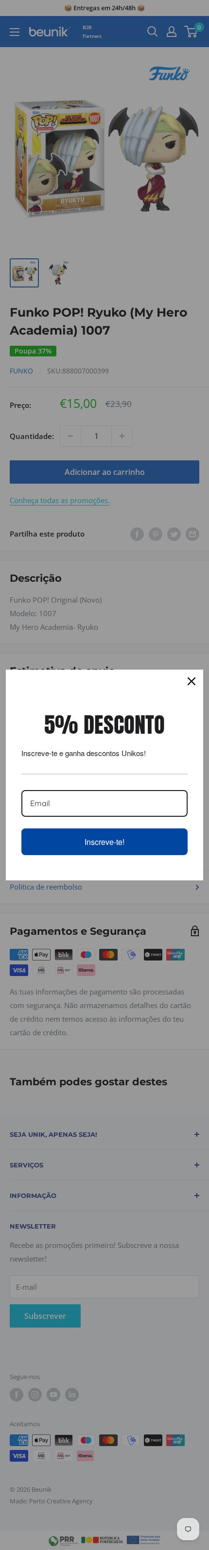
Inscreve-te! (104, 841)
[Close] (191, 681)
